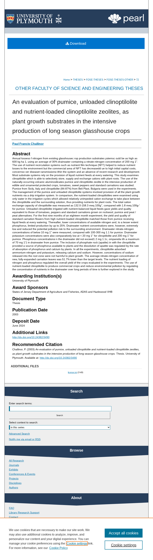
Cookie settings (77, 543)
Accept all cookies (123, 533)
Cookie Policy (58, 548)
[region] (76, 539)
